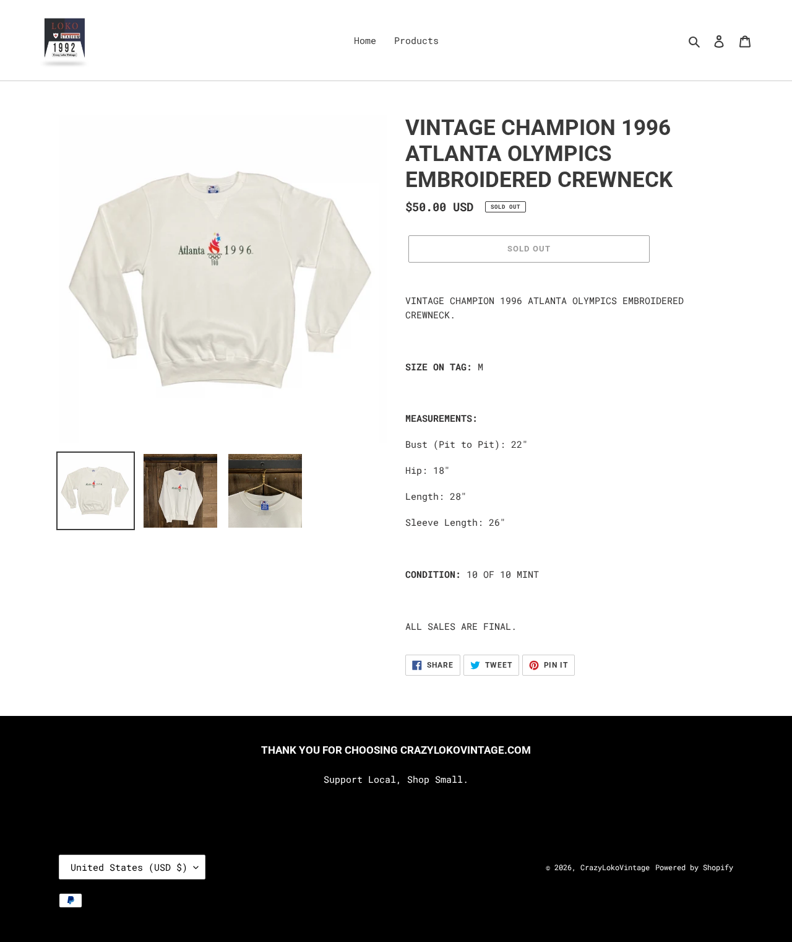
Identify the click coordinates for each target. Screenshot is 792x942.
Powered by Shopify (694, 867)
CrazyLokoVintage (615, 867)
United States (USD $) (129, 867)
